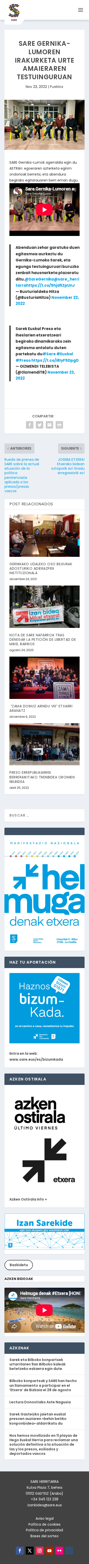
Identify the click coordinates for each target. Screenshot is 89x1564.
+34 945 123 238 (44, 1499)
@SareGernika (39, 279)
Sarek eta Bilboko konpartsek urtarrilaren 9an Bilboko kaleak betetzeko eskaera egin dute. (37, 1364)
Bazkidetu (19, 1264)
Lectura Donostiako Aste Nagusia (40, 1402)
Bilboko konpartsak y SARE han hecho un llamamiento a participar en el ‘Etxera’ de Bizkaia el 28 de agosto (43, 1385)
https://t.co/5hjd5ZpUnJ (50, 285)
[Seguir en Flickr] (59, 1551)
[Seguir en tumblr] (69, 1551)
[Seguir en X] (30, 1551)
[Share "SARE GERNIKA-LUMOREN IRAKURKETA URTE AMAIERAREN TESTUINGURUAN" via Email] (49, 425)
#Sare (49, 354)
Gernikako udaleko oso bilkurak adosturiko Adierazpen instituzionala (40, 568)
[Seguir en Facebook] (20, 1551)
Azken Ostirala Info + (28, 1199)
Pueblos (56, 86)
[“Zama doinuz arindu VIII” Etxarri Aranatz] (44, 678)
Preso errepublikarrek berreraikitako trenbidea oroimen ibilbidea (42, 777)
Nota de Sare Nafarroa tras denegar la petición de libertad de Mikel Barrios (42, 639)
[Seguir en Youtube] (49, 1551)
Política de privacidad (44, 1530)
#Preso (23, 360)
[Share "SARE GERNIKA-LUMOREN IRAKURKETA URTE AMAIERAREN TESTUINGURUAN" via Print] (59, 425)
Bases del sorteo (44, 1536)
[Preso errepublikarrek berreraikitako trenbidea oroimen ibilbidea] (44, 744)
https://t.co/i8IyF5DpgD (55, 360)
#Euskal (64, 354)
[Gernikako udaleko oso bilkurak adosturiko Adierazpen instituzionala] (44, 535)
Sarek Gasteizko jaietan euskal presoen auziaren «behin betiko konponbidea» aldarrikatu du (38, 1419)
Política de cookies (44, 1524)
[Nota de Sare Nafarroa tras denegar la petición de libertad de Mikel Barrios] (44, 607)
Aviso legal (45, 1518)
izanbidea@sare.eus (44, 1505)
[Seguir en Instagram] (40, 1551)
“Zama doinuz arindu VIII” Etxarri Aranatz (40, 708)
